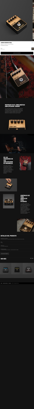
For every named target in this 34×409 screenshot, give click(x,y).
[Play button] (17, 143)
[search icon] (28, 4)
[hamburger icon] (32, 4)
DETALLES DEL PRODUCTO (4, 253)
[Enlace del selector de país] (32, 2)
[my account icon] (29, 4)
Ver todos (31, 258)
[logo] (3, 3)
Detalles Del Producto (4, 45)
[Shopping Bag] (30, 4)
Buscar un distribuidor (17, 283)
